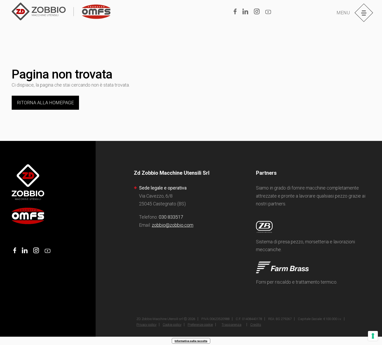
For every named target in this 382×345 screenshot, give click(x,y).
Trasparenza (231, 325)
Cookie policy (172, 325)
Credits (255, 325)
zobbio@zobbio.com (172, 225)
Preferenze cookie (200, 325)
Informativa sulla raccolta (191, 340)
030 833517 (171, 217)
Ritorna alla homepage (45, 102)
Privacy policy (146, 325)
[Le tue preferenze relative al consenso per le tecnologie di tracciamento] (373, 336)
